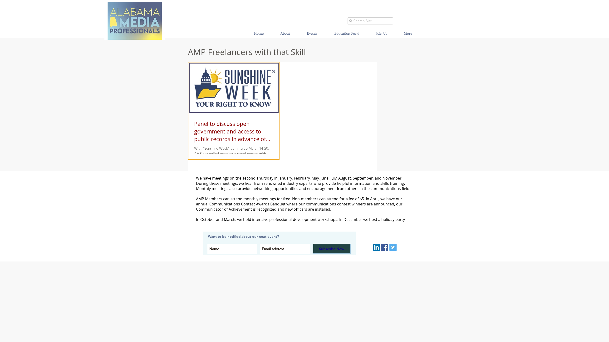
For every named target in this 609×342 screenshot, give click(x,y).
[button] (312, 33)
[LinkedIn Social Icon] (376, 247)
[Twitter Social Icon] (393, 247)
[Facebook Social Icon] (384, 247)
